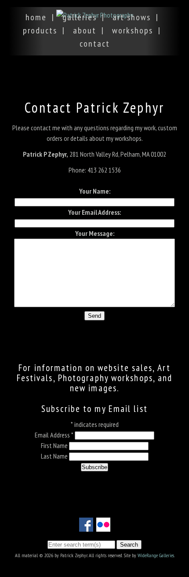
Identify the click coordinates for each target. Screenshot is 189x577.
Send (94, 315)
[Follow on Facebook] (86, 526)
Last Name (55, 456)
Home (36, 17)
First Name (55, 445)
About (84, 30)
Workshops (132, 30)
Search (129, 544)
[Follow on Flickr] (103, 526)
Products (40, 30)
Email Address (54, 434)
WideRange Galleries (156, 555)
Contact (95, 43)
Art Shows (132, 17)
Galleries (79, 17)
